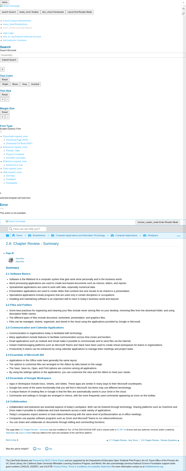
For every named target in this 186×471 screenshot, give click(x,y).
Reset (5, 79)
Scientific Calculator (15, 158)
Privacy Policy (60, 466)
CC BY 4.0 (121, 429)
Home (19, 235)
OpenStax (20, 259)
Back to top (11, 440)
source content (25, 433)
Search (10, 229)
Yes (39, 449)
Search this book (8, 50)
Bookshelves (39, 235)
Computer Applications (126, 235)
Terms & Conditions (77, 466)
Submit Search (9, 60)
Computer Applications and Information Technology (80, 235)
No (50, 449)
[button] (11, 179)
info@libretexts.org (153, 466)
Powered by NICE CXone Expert (49, 460)
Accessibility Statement (99, 466)
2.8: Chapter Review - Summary (34, 429)
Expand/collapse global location (178, 235)
